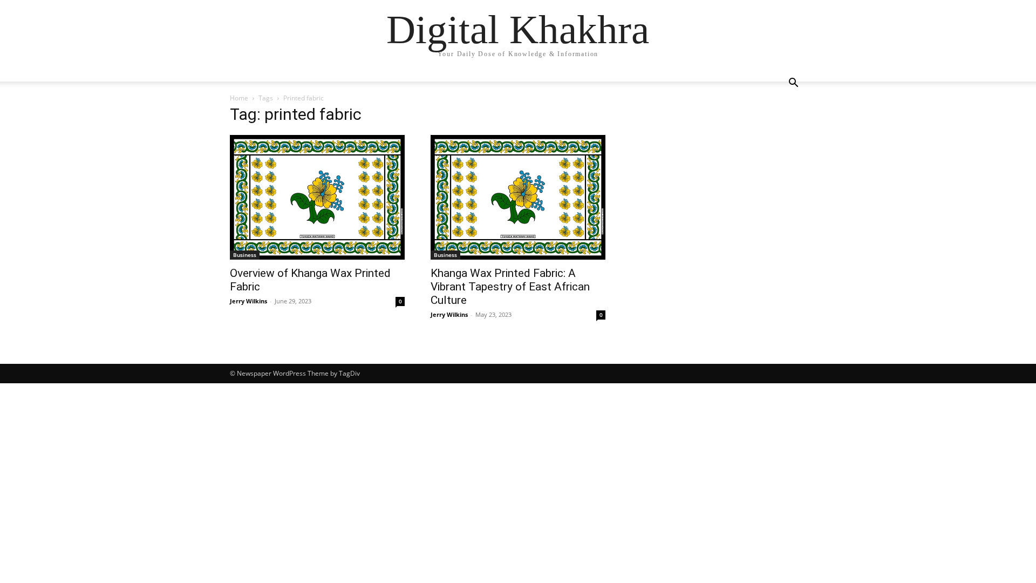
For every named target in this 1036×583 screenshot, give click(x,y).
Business (244, 255)
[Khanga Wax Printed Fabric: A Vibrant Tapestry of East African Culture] (518, 197)
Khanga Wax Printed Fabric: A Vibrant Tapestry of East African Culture (510, 287)
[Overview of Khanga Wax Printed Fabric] (317, 197)
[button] (793, 84)
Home (239, 98)
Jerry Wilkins (248, 301)
